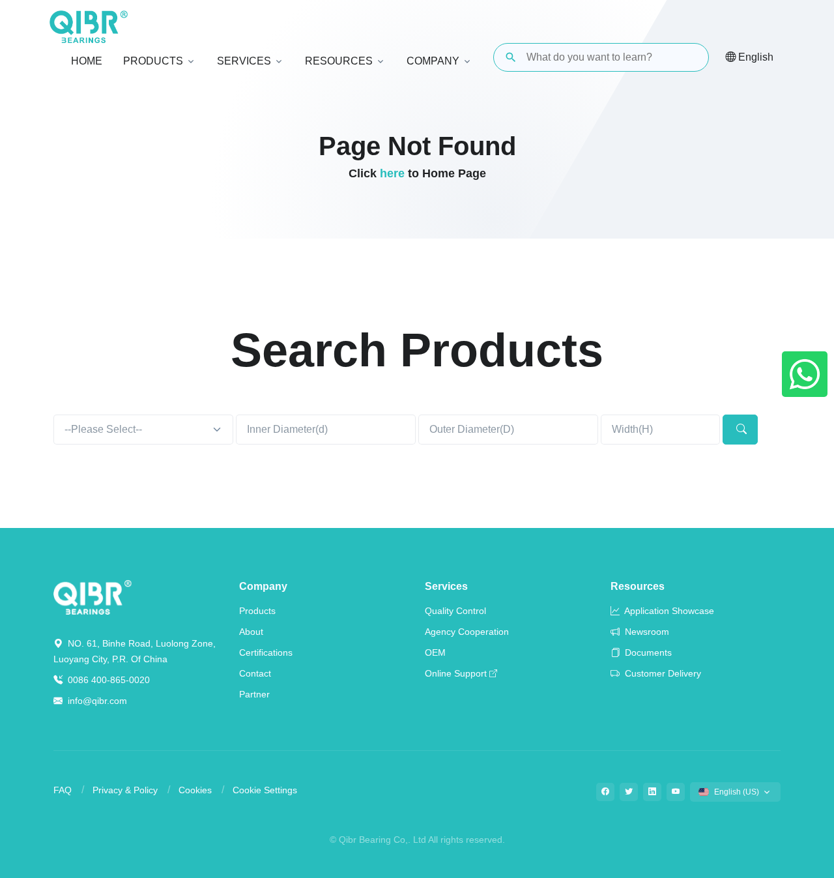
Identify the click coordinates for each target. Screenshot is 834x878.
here (392, 173)
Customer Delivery (661, 673)
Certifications (266, 652)
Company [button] (433, 60)
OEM (435, 652)
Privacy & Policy (125, 790)
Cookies (195, 790)
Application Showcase (668, 611)
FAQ (62, 790)
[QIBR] (89, 26)
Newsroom (645, 631)
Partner (254, 694)
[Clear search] (688, 57)
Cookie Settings (265, 790)
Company (263, 586)
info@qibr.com (97, 700)
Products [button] (153, 60)
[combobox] (143, 429)
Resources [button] (339, 60)
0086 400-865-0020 (107, 680)
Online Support (456, 673)
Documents (647, 652)
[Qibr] (92, 596)
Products (257, 611)
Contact (255, 673)
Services (446, 586)
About (251, 631)
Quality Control (455, 611)
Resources (638, 586)
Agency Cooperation (467, 631)
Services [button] (244, 60)
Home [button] (86, 60)
